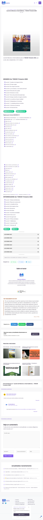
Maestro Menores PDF (9, 111)
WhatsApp (23, 324)
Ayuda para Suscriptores (19, 502)
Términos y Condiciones (19, 504)
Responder (37, 400)
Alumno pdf (7, 229)
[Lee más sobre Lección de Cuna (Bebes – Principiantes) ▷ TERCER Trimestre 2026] (31, 370)
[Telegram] (5, 503)
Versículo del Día (31, 501)
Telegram (15, 324)
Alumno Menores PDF (21, 111)
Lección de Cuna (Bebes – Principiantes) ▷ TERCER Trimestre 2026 (29, 364)
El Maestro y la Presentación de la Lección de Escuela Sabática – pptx (30, 347)
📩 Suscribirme (35, 334)
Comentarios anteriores (6, 389)
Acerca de (17, 501)
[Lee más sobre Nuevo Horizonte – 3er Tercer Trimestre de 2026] (12, 353)
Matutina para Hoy (31, 504)
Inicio (8, 9)
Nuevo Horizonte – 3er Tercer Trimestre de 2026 (11, 346)
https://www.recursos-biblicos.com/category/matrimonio (26, 409)
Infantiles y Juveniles (13, 9)
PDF (30, 117)
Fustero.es (16, 194)
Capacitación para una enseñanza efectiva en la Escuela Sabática (11, 364)
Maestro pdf (15, 229)
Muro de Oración (31, 502)
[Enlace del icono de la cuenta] (34, 3)
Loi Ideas (29, 194)
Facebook (31, 324)
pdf (10, 121)
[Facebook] (3, 503)
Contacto (17, 499)
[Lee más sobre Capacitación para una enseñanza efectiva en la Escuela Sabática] (12, 370)
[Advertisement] (21, 22)
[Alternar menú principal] (40, 3)
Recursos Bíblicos (11, 404)
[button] (36, 3)
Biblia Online (30, 499)
